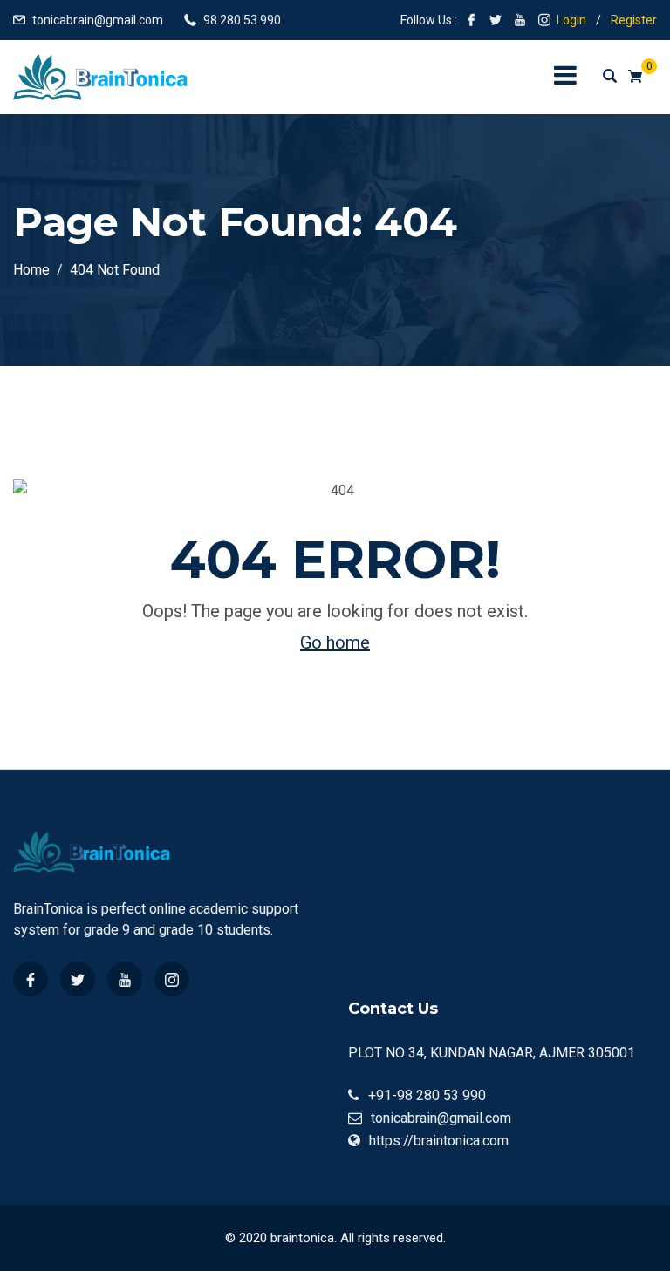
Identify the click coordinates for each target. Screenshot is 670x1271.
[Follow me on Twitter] (495, 20)
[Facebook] (30, 979)
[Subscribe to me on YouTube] (520, 20)
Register (634, 20)
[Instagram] (171, 979)
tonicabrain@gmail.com (97, 20)
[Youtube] (124, 979)
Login (571, 20)
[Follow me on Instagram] (544, 20)
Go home (335, 642)
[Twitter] (77, 979)
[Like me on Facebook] (471, 20)
